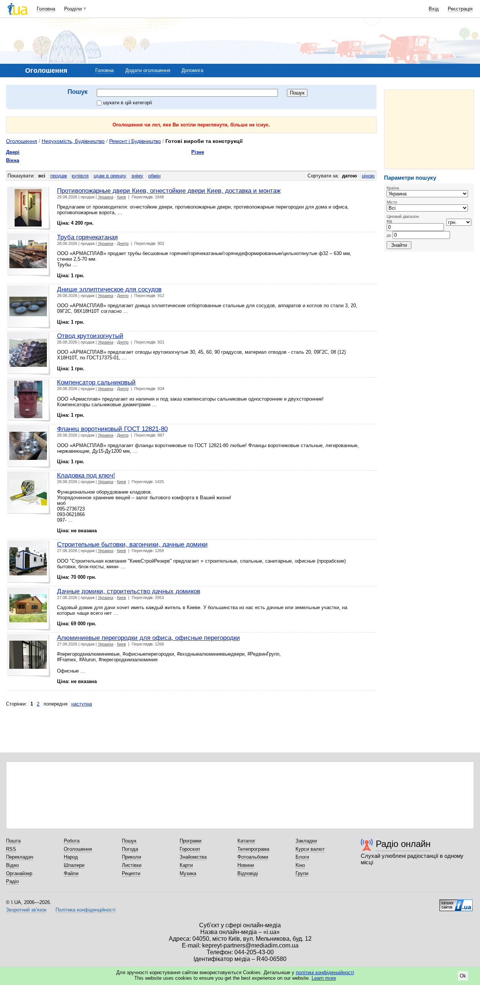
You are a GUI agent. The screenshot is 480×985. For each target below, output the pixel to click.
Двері (13, 152)
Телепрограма (253, 849)
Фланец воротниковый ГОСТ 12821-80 (112, 428)
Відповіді (247, 873)
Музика (188, 873)
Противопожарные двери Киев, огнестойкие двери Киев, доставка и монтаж (168, 190)
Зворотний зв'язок (26, 910)
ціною (368, 176)
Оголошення (21, 141)
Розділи (73, 9)
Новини (245, 865)
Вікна (12, 160)
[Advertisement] (429, 129)
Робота (72, 841)
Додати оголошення (147, 70)
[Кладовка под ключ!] (29, 493)
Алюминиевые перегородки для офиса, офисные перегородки (148, 637)
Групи (302, 873)
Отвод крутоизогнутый (90, 335)
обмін (154, 176)
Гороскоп (190, 849)
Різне (197, 152)
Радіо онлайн (403, 844)
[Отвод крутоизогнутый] (29, 354)
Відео (12, 865)
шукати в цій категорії (127, 102)
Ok (463, 976)
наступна (81, 704)
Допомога (192, 70)
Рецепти (131, 873)
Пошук (129, 841)
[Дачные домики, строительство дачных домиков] (29, 609)
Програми (190, 841)
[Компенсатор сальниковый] (29, 400)
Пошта (13, 841)
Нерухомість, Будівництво (73, 141)
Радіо (12, 881)
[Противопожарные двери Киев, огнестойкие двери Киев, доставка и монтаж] (29, 209)
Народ (71, 857)
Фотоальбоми (252, 857)
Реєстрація (460, 9)
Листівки (131, 865)
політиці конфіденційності (325, 972)
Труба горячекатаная (87, 237)
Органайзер (19, 873)
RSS (11, 849)
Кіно (300, 865)
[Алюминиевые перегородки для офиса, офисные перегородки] (29, 656)
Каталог (246, 841)
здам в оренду (109, 176)
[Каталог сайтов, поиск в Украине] (456, 902)
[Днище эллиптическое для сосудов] (29, 307)
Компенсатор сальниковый (96, 382)
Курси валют (310, 849)
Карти (186, 865)
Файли (71, 873)
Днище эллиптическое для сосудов (109, 289)
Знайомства (193, 857)
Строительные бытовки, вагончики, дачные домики (132, 544)
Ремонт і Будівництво (135, 141)
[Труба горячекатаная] (29, 255)
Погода (130, 849)
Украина (105, 197)
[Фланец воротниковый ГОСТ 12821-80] (29, 447)
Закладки (306, 841)
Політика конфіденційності (86, 910)
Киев (121, 197)
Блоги (302, 857)
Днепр (123, 243)
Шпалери (74, 865)
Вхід (434, 9)
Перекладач (19, 857)
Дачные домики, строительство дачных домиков (128, 591)
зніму (137, 176)
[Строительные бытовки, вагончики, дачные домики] (29, 562)
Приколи (131, 857)
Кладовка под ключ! (86, 475)
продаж (58, 176)
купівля (80, 176)
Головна (46, 9)
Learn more (324, 978)
